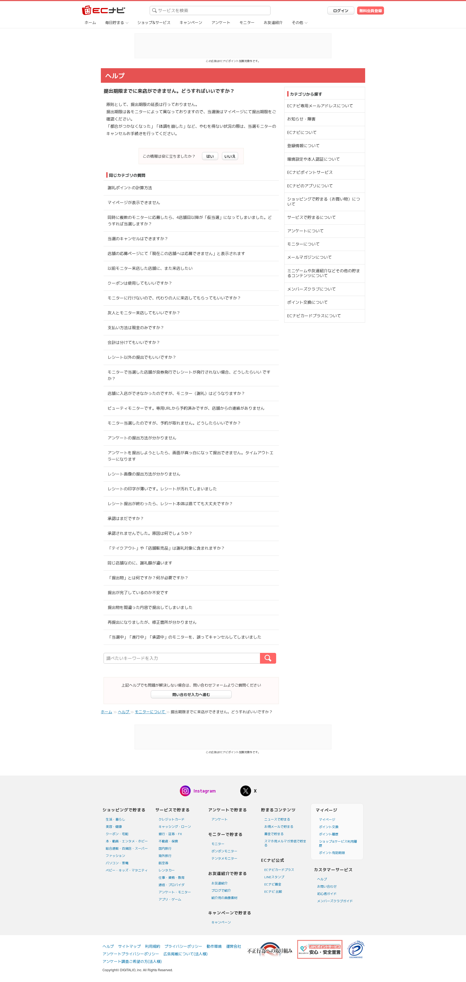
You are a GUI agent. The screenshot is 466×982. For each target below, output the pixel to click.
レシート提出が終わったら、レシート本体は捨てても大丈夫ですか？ (170, 503)
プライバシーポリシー (183, 946)
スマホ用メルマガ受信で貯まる (285, 843)
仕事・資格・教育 (171, 877)
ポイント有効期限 (332, 852)
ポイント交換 (328, 827)
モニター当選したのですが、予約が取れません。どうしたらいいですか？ (174, 423)
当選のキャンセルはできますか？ (138, 239)
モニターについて (303, 244)
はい (210, 156)
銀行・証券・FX (170, 834)
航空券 (163, 863)
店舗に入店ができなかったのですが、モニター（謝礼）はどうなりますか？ (176, 393)
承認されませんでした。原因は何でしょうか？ (150, 533)
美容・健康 (114, 826)
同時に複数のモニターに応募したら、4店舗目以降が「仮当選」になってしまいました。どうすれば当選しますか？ (190, 221)
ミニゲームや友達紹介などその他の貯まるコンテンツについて (323, 273)
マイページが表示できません (134, 202)
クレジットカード (171, 819)
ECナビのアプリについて (310, 186)
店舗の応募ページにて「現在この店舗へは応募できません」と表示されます (176, 253)
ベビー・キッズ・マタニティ (127, 870)
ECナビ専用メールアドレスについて (320, 106)
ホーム (90, 22)
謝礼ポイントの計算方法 (130, 188)
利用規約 (152, 946)
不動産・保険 (168, 841)
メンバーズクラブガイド (335, 901)
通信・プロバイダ (171, 885)
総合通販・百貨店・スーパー (127, 848)
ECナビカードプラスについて (314, 316)
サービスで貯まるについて (311, 217)
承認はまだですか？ (126, 518)
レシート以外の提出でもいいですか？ (142, 357)
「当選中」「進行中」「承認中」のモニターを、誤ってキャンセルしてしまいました (184, 637)
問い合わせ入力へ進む (191, 694)
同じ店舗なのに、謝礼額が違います (140, 563)
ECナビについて (302, 132)
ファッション (115, 855)
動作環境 (214, 946)
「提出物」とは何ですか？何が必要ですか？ (148, 578)
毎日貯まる (114, 22)
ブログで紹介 (221, 890)
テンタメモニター (224, 858)
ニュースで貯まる (277, 819)
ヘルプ (322, 879)
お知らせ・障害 (301, 119)
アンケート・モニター (175, 892)
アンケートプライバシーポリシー (130, 953)
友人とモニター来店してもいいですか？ (144, 313)
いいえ (230, 156)
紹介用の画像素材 (224, 897)
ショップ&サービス (153, 22)
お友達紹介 (273, 22)
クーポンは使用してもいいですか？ (140, 283)
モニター (247, 22)
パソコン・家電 (117, 863)
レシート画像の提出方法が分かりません (144, 474)
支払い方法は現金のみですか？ (136, 327)
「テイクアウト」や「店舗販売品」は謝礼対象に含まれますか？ (166, 548)
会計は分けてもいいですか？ (134, 342)
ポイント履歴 (328, 834)
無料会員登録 (370, 10)
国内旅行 (165, 848)
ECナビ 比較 (273, 891)
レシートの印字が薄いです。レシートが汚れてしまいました (162, 489)
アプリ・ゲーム (170, 899)
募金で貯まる (274, 834)
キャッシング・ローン (175, 826)
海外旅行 (165, 855)
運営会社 (233, 946)
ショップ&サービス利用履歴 (338, 843)
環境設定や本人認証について (313, 159)
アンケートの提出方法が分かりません (142, 438)
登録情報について (303, 146)
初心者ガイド (327, 893)
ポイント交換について (307, 302)
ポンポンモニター (224, 851)
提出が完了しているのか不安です (138, 592)
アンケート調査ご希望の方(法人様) (132, 961)
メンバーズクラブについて (311, 289)
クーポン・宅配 (117, 834)
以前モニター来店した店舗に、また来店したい (150, 268)
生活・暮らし (115, 819)
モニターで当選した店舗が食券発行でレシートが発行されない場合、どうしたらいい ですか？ (189, 375)
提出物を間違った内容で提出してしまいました (150, 607)
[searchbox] (210, 10)
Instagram (204, 791)
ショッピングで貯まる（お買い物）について (323, 201)
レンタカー (167, 870)
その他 (297, 22)
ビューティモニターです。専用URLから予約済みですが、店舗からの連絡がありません (186, 408)
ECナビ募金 (272, 884)
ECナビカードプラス (279, 869)
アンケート (220, 22)
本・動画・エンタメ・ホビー (127, 841)
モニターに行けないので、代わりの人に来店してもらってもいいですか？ (174, 298)
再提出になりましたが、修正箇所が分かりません (152, 622)
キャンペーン (191, 22)
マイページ (327, 819)
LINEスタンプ (274, 877)
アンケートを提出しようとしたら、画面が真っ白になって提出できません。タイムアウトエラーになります (190, 456)
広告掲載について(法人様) (185, 953)
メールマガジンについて (309, 257)
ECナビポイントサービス (310, 172)
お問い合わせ (327, 886)
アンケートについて (305, 231)
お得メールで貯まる (278, 826)
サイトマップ (129, 946)
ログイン (340, 10)
